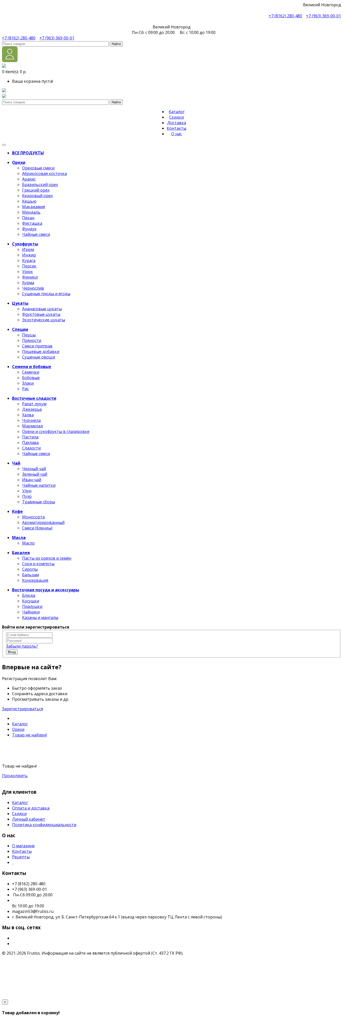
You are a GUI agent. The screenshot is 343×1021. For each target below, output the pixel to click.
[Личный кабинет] (10, 60)
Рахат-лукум (34, 404)
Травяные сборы (38, 502)
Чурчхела (31, 420)
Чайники (31, 612)
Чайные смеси (36, 234)
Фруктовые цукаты (41, 314)
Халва (28, 415)
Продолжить (15, 775)
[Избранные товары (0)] (4, 91)
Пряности (31, 340)
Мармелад (32, 426)
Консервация (35, 580)
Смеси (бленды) (37, 528)
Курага (28, 260)
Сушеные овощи (38, 357)
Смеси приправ (37, 346)
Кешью (29, 201)
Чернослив (33, 288)
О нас (176, 134)
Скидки (176, 117)
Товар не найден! (29, 735)
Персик (29, 266)
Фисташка (32, 223)
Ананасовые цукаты (42, 309)
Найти (116, 44)
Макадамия (33, 206)
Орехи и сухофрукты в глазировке (55, 431)
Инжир (29, 255)
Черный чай (34, 468)
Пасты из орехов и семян (46, 558)
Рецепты (21, 857)
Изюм (28, 249)
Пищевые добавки (40, 351)
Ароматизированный (43, 522)
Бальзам (30, 575)
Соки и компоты (38, 563)
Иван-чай (31, 479)
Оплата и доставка (30, 808)
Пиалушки (32, 606)
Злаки (28, 383)
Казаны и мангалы (40, 617)
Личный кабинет (28, 819)
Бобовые (31, 377)
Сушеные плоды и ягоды (46, 293)
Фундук (29, 229)
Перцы (29, 335)
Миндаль (31, 212)
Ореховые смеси (38, 168)
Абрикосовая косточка (44, 173)
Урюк (27, 271)
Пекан (28, 217)
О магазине (23, 846)
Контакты (176, 128)
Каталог (177, 111)
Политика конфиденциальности (44, 824)
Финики (30, 277)
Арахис (29, 179)
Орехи (18, 729)
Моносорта (33, 517)
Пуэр (27, 496)
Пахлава (30, 442)
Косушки (30, 601)
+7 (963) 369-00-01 (323, 16)
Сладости (31, 448)
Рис (25, 388)
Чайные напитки (38, 485)
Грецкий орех (35, 190)
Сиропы (30, 569)
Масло (28, 543)
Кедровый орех (37, 195)
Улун (26, 491)
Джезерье (32, 409)
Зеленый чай (34, 474)
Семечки (30, 372)
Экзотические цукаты (43, 320)
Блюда (28, 595)
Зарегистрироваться (22, 709)
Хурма (28, 282)
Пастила (30, 437)
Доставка (176, 122)
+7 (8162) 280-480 (285, 16)
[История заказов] (4, 96)
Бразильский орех (40, 184)
